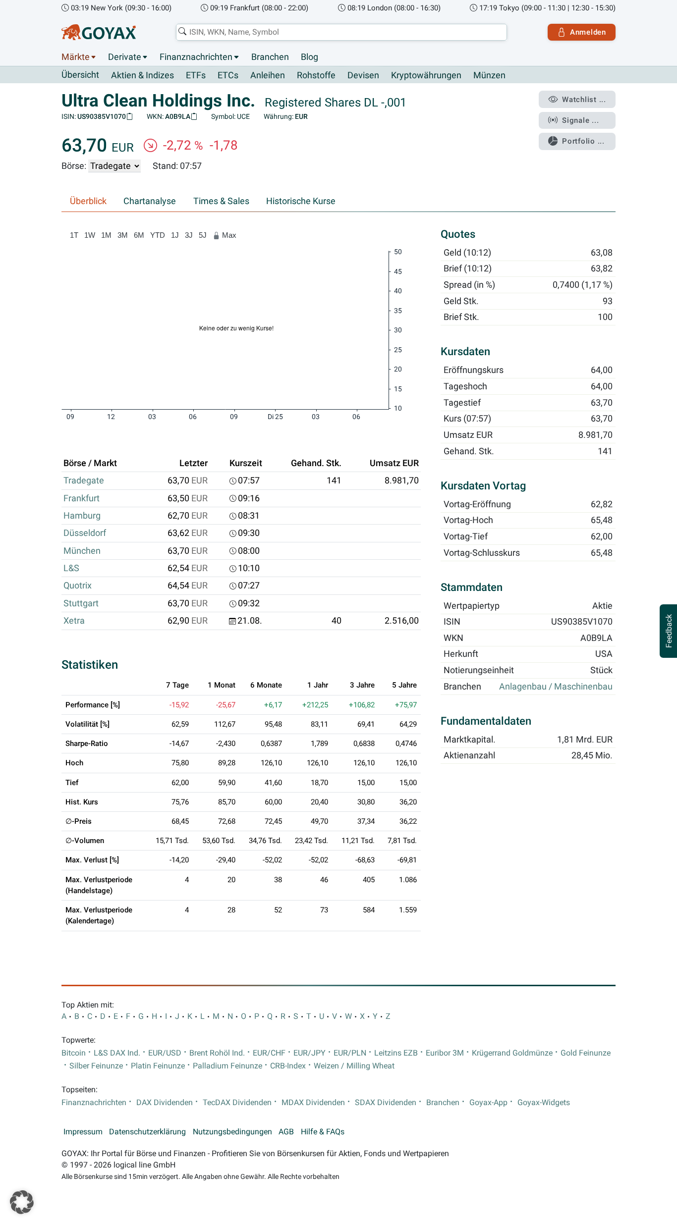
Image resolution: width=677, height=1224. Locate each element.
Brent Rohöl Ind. (217, 1053)
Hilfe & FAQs (322, 1131)
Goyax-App (488, 1102)
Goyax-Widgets (543, 1102)
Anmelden (588, 32)
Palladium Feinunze (227, 1066)
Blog (309, 57)
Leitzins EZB (396, 1053)
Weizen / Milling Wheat (354, 1066)
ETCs (228, 75)
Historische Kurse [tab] (301, 201)
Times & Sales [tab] (221, 201)
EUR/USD (164, 1053)
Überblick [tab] (88, 201)
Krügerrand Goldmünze (512, 1053)
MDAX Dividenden (313, 1102)
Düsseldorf (84, 533)
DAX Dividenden (164, 1102)
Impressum (83, 1131)
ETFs (196, 75)
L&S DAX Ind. (117, 1053)
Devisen (363, 75)
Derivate (124, 57)
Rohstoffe (316, 75)
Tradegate (83, 480)
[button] (22, 1202)
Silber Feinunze (96, 1066)
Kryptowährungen (426, 75)
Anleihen (267, 75)
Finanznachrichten (196, 57)
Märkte (75, 57)
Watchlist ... (584, 99)
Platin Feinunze (158, 1066)
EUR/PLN (350, 1053)
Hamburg (82, 516)
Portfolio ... (583, 141)
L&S (71, 568)
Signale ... (580, 120)
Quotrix (77, 585)
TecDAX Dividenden (237, 1102)
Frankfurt (81, 498)
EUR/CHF (269, 1053)
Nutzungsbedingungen (232, 1131)
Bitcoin (73, 1053)
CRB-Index (288, 1066)
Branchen (270, 57)
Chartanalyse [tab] (149, 201)
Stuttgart (81, 603)
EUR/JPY (309, 1053)
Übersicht (80, 75)
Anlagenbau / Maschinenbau (556, 687)
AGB (286, 1131)
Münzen (489, 75)
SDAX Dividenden (385, 1102)
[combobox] (341, 32)
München (82, 551)
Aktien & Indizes (142, 75)
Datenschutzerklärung (147, 1131)
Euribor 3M (445, 1053)
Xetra (74, 621)
